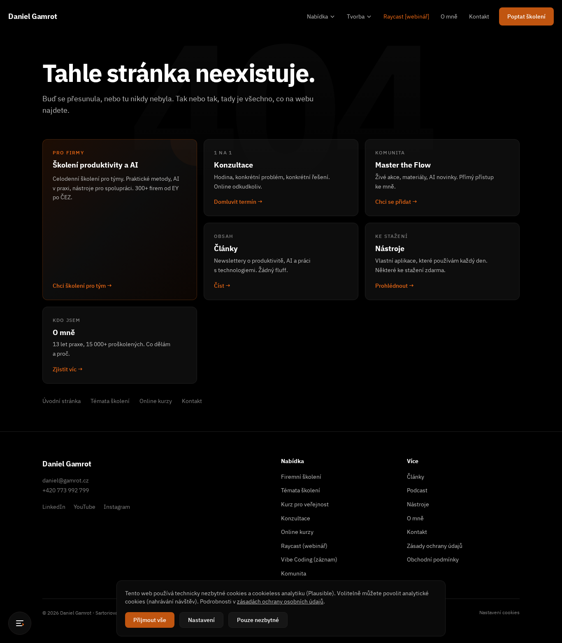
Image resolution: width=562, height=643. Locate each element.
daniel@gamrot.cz (65, 480)
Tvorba (356, 16)
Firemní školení (301, 476)
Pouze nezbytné (258, 620)
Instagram (117, 506)
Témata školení (110, 401)
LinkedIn (53, 506)
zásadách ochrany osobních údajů (280, 601)
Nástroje (418, 504)
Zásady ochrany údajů (434, 546)
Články (415, 476)
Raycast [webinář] (406, 16)
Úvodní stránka (61, 401)
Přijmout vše (149, 620)
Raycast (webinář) (304, 546)
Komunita (293, 573)
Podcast (417, 490)
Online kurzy (155, 401)
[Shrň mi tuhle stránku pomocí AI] (19, 623)
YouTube (84, 506)
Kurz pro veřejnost (305, 504)
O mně (449, 16)
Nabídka (317, 16)
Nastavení (201, 620)
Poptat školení (526, 16)
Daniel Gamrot (32, 16)
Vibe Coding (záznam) (309, 559)
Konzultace (295, 518)
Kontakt (479, 16)
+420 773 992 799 (65, 490)
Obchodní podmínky (433, 559)
